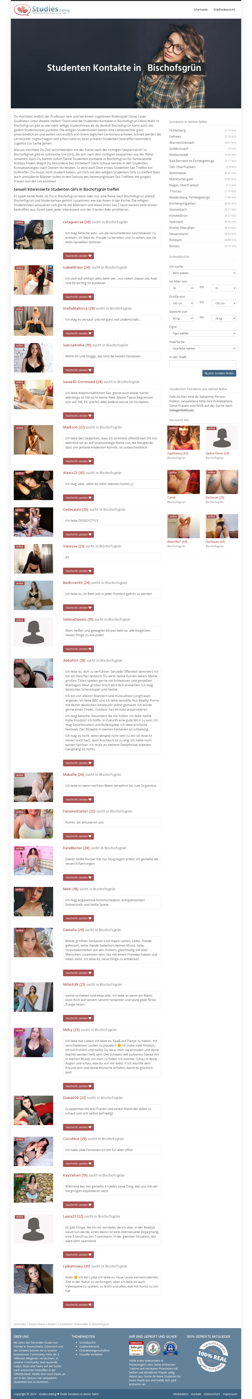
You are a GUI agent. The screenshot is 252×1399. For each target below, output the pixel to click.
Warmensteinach (202, 142)
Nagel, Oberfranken (202, 185)
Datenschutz (212, 1394)
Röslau (202, 246)
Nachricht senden (77, 256)
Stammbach (202, 209)
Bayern (52, 1324)
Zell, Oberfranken (202, 167)
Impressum (230, 1394)
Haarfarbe (177, 342)
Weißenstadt (202, 155)
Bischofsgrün (117, 222)
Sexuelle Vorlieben (90, 1354)
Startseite (201, 9)
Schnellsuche (87, 1342)
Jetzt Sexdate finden (221, 373)
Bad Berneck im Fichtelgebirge (202, 161)
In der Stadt (177, 357)
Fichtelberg (202, 130)
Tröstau (202, 191)
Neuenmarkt (202, 234)
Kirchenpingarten (202, 203)
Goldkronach (202, 148)
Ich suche (176, 266)
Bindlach (202, 240)
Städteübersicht (224, 9)
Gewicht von (178, 311)
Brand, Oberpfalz (202, 228)
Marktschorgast (202, 179)
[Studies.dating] (42, 10)
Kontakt (196, 1394)
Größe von (177, 296)
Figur (173, 327)
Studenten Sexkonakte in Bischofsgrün (84, 1324)
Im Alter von (178, 281)
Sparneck (202, 222)
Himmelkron (202, 215)
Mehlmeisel (202, 173)
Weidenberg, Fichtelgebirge (202, 197)
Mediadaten (180, 1394)
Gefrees (202, 136)
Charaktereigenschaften (94, 1350)
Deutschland (37, 1324)
